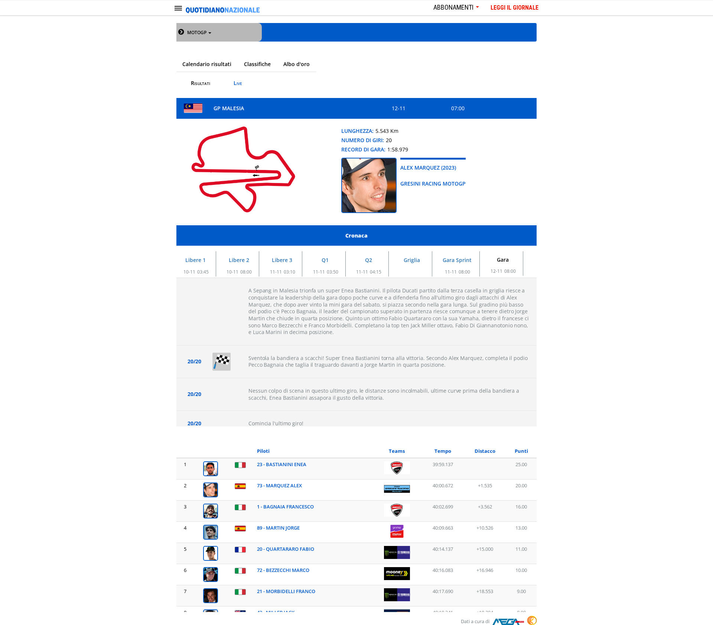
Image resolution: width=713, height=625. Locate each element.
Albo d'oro (296, 64)
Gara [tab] (503, 259)
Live (238, 82)
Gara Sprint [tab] (457, 260)
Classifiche (257, 64)
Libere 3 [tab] (282, 260)
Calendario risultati (206, 64)
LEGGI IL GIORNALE (514, 7)
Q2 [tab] (368, 260)
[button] (199, 32)
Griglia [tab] (412, 260)
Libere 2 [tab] (239, 260)
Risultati (200, 82)
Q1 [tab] (325, 260)
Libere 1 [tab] (195, 260)
